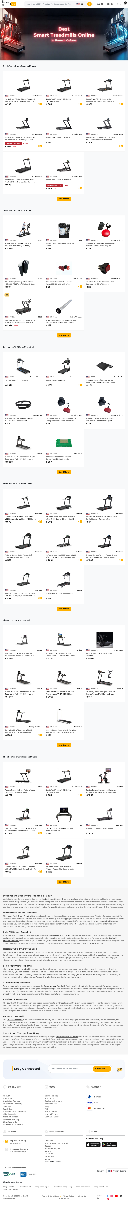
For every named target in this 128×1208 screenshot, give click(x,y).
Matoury (48, 1151)
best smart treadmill (54, 899)
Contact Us (8, 1098)
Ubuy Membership (11, 1119)
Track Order (8, 1109)
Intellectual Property (12, 1103)
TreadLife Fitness (116, 240)
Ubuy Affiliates (51, 1114)
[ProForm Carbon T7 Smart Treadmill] (104, 815)
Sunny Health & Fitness (35, 727)
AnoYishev (78, 727)
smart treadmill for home (67, 1036)
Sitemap (7, 1106)
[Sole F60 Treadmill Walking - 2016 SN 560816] (64, 230)
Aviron (39, 650)
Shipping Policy (10, 1114)
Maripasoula (50, 1156)
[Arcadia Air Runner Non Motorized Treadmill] (104, 640)
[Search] (89, 4)
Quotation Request (11, 1101)
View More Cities (52, 1161)
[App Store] (93, 1145)
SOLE (40, 240)
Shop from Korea (83, 1187)
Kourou (48, 1146)
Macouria (49, 1154)
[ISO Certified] (28, 1174)
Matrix (39, 454)
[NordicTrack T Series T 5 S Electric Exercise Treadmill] (64, 85)
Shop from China (101, 1187)
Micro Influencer (10, 1117)
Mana (47, 1159)
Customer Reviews (53, 1101)
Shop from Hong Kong (63, 1187)
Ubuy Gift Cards (52, 1117)
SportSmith (118, 377)
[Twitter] (121, 1196)
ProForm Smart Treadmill (18, 969)
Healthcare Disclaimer (13, 1124)
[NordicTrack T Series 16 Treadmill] (64, 166)
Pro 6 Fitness (118, 650)
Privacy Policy (68, 1196)
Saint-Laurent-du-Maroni (56, 1143)
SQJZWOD (78, 454)
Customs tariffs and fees (14, 1111)
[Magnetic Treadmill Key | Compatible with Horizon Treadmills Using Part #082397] (104, 405)
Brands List (50, 1098)
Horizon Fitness (36, 377)
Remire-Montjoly (52, 1148)
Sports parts (37, 415)
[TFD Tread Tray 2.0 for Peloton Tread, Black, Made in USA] (64, 815)
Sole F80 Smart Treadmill (63, 935)
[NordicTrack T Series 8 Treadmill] (64, 124)
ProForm (38, 513)
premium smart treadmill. (92, 943)
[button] (100, 4)
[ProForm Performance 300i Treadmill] (64, 580)
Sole (80, 240)
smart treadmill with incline (106, 921)
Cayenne (49, 1140)
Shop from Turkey (10, 1189)
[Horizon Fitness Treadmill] (64, 366)
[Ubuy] (12, 3)
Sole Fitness (77, 279)
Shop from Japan (42, 1187)
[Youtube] (116, 1196)
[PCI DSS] (9, 1174)
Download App (51, 1096)
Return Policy (50, 1103)
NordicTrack (37, 96)
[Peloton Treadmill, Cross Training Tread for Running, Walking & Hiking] (23, 776)
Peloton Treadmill (15, 1020)
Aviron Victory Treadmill (54, 986)
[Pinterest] (108, 1199)
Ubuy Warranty (10, 1122)
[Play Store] (109, 1145)
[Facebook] (107, 1196)
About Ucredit (51, 1111)
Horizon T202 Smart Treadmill (20, 952)
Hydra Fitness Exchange (76, 317)
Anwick (120, 688)
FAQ (46, 1109)
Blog (47, 1106)
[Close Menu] (3, 5)
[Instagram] (112, 1196)
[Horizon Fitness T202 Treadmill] (23, 366)
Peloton (39, 787)
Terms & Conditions (50, 1196)
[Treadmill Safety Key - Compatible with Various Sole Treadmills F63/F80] (104, 230)
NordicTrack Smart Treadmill (19, 916)
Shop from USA (9, 1187)
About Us (7, 1096)
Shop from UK (25, 1187)
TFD (80, 825)
